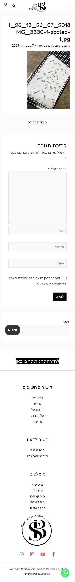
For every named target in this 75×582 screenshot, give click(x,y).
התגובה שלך (57, 169)
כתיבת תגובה (61, 45)
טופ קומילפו (37, 502)
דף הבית (37, 398)
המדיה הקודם (37, 122)
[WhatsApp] (21, 554)
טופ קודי (37, 490)
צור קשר (37, 421)
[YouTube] (42, 554)
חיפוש (66, 321)
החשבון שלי (37, 410)
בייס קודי (37, 484)
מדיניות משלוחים (37, 456)
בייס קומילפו (37, 496)
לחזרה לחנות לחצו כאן (37, 361)
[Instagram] (32, 554)
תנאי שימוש (37, 450)
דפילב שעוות (37, 508)
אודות (37, 404)
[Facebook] (53, 554)
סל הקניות (37, 416)
